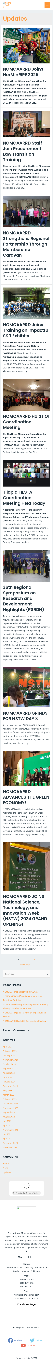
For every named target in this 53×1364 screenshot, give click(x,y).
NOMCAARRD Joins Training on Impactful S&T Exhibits (26, 330)
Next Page (26, 964)
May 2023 (7, 1090)
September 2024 (11, 1068)
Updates (7, 1172)
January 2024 (9, 1081)
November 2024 (10, 1059)
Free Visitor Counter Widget (27, 1193)
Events (6, 1163)
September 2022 (11, 1112)
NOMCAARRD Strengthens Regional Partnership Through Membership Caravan (26, 244)
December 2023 (10, 1086)
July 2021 (7, 1134)
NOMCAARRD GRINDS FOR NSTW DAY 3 (25, 716)
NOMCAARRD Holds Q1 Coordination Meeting (26, 421)
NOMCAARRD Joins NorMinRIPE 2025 (23, 72)
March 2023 (8, 1094)
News (5, 1168)
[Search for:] (26, 973)
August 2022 (9, 1116)
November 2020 (10, 1147)
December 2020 (10, 1143)
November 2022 (10, 1108)
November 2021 (10, 1130)
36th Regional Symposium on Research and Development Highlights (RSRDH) (23, 598)
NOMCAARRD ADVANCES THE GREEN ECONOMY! (26, 797)
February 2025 (10, 1051)
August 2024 (9, 1073)
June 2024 (7, 1077)
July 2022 (7, 1121)
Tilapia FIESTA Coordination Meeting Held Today (24, 497)
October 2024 (9, 1064)
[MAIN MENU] (47, 5)
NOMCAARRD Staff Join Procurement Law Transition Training (22, 151)
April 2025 (8, 1046)
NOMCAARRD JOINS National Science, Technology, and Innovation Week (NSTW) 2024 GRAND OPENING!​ (25, 910)
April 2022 (8, 1125)
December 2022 (10, 1103)
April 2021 (8, 1138)
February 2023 (10, 1099)
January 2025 (9, 1055)
